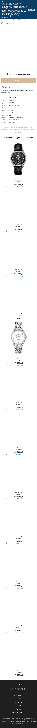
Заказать (18, 80)
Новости (18, 698)
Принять (32, 10)
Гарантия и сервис (18, 713)
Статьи (18, 706)
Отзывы (18, 702)
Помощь (18, 709)
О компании (19, 695)
